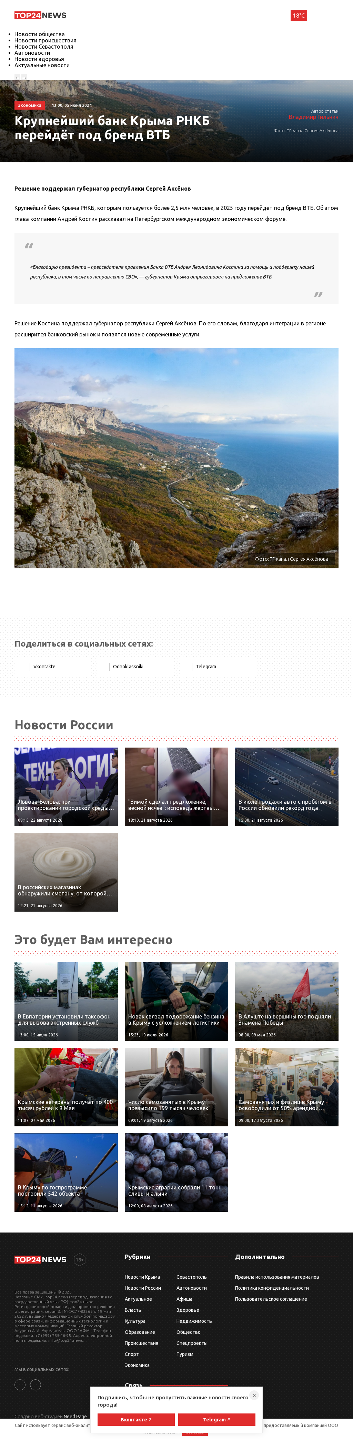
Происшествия (141, 1343)
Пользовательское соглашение (271, 1299)
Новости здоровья (39, 59)
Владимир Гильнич (314, 117)
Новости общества (39, 34)
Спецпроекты (192, 1343)
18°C (299, 15)
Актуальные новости (42, 65)
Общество (188, 1332)
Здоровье (187, 1310)
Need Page (75, 1416)
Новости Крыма (142, 1277)
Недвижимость (194, 1321)
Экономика (137, 1365)
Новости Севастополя (43, 46)
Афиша (184, 1299)
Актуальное (138, 1299)
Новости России (143, 1288)
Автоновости (32, 53)
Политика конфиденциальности (272, 1288)
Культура (135, 1321)
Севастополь (191, 1277)
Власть (133, 1310)
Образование (140, 1332)
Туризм (184, 1354)
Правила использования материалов (277, 1277)
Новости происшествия (45, 40)
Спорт (132, 1354)
